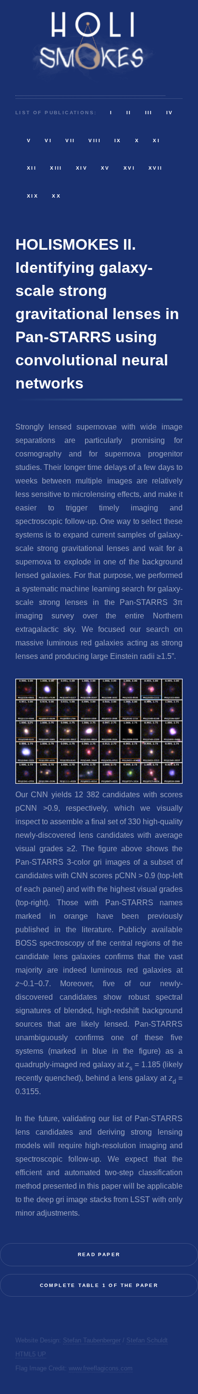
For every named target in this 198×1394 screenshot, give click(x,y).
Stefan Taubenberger (92, 1340)
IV (169, 112)
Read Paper (99, 1254)
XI (156, 140)
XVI (129, 168)
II (129, 112)
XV (105, 168)
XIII (56, 168)
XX (56, 196)
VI (48, 140)
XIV (81, 168)
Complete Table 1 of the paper (99, 1285)
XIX (32, 196)
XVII (155, 168)
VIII (94, 140)
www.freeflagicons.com (101, 1368)
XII (32, 168)
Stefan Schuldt (147, 1340)
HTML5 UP (30, 1354)
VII (70, 140)
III (149, 112)
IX (118, 140)
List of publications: (56, 112)
